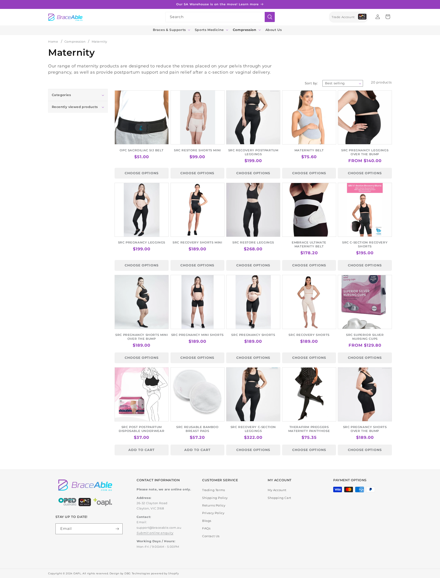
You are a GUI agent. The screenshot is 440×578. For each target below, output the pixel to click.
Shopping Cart (279, 498)
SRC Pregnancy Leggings (141, 242)
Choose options (142, 173)
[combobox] (220, 17)
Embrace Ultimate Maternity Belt (309, 244)
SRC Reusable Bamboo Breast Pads (197, 429)
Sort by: (311, 83)
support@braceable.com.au (159, 527)
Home (53, 41)
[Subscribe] (117, 528)
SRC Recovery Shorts (309, 335)
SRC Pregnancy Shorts (253, 335)
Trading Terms (213, 490)
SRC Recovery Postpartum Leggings (253, 152)
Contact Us (211, 536)
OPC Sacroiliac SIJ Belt (141, 150)
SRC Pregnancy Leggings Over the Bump (364, 152)
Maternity (99, 41)
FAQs (206, 528)
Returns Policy (213, 505)
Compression (75, 41)
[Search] (270, 17)
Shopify (173, 573)
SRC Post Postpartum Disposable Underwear (141, 429)
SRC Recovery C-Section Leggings (253, 429)
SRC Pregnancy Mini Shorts (197, 335)
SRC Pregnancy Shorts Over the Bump (365, 429)
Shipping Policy (215, 498)
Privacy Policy (213, 513)
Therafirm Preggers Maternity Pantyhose (309, 429)
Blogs (206, 521)
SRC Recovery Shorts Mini (197, 242)
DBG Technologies (137, 573)
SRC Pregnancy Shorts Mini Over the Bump (141, 336)
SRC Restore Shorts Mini (197, 150)
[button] (171, 30)
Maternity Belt (309, 150)
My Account (277, 490)
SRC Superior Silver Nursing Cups (365, 336)
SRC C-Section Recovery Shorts (365, 244)
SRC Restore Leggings (253, 242)
